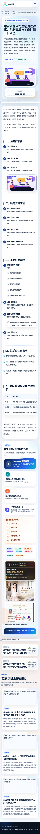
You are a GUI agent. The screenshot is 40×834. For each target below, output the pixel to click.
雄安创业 (14, 12)
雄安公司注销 (22, 59)
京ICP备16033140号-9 (8, 829)
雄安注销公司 (9, 59)
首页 (2, 12)
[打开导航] (35, 4)
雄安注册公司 (7, 12)
